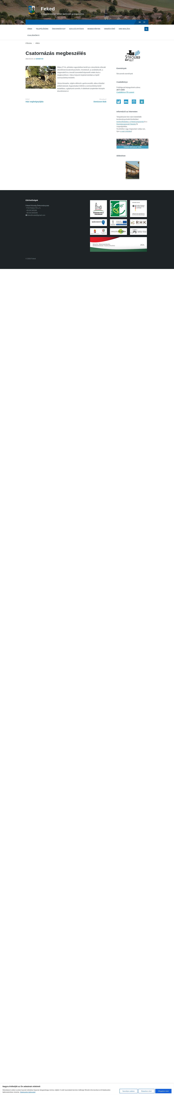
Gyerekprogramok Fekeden (126, 124)
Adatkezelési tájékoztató (27, 1092)
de (144, 22)
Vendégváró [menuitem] (109, 29)
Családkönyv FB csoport (125, 92)
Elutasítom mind (146, 1091)
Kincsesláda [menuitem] (124, 29)
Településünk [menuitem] (42, 29)
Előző (28, 99)
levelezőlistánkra (123, 122)
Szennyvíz (39, 59)
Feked (48, 8)
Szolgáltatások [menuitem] (76, 29)
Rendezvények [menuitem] (94, 29)
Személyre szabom (128, 1091)
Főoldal (29, 43)
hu (140, 22)
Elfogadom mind (163, 1091)
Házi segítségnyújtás (35, 102)
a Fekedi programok (136, 122)
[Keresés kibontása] (146, 29)
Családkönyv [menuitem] (33, 35)
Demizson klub (100, 102)
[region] (87, 1089)
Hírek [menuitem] (29, 29)
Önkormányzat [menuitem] (59, 29)
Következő (102, 99)
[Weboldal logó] (32, 15)
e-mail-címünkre (126, 131)
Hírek (37, 43)
